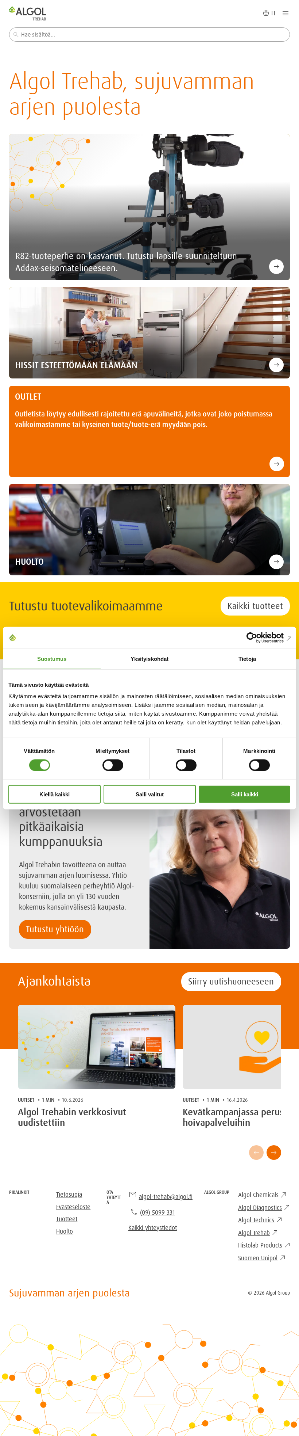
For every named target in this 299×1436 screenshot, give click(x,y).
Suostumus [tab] (52, 658)
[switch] (112, 765)
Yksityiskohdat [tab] (149, 658)
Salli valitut (150, 794)
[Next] (274, 1152)
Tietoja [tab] (247, 658)
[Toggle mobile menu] (285, 13)
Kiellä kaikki (54, 794)
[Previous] (256, 1152)
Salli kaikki (244, 794)
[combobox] (149, 34)
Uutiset (26, 1100)
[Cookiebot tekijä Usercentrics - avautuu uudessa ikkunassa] (259, 637)
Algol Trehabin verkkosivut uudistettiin (72, 1117)
